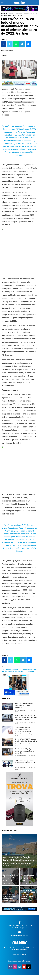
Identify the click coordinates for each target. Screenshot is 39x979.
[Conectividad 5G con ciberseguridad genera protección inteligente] (7, 730)
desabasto (25, 669)
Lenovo (7, 671)
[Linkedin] (19, 966)
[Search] (37, 3)
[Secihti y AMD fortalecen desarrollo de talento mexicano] (7, 706)
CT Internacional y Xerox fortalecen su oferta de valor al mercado (25, 763)
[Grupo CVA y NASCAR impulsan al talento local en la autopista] (7, 742)
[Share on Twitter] (10, 44)
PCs (26, 671)
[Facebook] (10, 966)
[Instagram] (15, 966)
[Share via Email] (28, 44)
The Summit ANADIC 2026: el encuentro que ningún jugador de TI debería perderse (26, 717)
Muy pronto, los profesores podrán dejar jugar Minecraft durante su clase (28, 894)
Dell (20, 669)
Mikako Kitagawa (19, 671)
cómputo (15, 669)
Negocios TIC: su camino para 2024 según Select (9, 896)
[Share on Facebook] (3, 44)
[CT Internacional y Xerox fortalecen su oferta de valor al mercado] (7, 763)
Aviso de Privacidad (19, 954)
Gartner (34, 669)
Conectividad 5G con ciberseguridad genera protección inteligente (23, 729)
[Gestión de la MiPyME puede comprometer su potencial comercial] (7, 751)
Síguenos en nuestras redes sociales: (19, 961)
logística (11, 671)
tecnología (31, 671)
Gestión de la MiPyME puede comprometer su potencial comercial (25, 751)
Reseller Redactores (20, 710)
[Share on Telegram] (22, 44)
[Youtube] (24, 966)
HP (3, 671)
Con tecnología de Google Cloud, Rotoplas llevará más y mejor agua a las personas (18, 860)
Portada (3, 13)
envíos (30, 669)
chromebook (9, 669)
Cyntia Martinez (7, 883)
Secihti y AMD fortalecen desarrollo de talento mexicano (24, 705)
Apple (3, 669)
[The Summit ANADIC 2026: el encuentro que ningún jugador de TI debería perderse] (7, 718)
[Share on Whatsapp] (16, 44)
